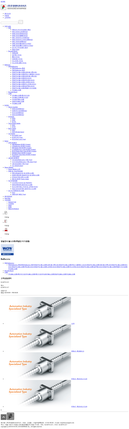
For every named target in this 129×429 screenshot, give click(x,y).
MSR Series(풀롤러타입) (20, 35)
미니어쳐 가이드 (17, 61)
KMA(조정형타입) (18, 109)
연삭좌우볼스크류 (18, 99)
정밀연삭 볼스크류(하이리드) (22, 78)
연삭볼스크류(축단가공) (20, 97)
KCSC (14, 122)
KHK (10, 207)
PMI (9, 28)
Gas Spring (11, 133)
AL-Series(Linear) (17, 165)
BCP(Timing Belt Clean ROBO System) (24, 151)
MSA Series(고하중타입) (20, 31)
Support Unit (12, 202)
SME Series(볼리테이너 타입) (21, 43)
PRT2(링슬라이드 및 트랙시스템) (23, 173)
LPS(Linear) (16, 156)
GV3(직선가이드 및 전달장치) (22, 183)
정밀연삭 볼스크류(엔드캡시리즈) (23, 80)
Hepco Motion (9, 167)
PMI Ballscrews (13, 66)
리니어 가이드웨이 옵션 (20, 47)
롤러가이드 (16, 57)
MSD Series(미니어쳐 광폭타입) (22, 39)
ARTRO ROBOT (13, 158)
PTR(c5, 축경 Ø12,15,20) (79, 379)
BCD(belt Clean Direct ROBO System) (24, 154)
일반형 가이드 (17, 55)
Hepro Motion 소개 (14, 169)
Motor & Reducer (13, 209)
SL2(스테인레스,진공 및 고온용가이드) (25, 187)
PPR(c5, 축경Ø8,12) (77, 351)
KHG (13, 118)
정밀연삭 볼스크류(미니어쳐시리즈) (24, 84)
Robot (6, 141)
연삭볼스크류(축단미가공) (21, 95)
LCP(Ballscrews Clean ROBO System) (24, 149)
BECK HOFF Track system (20, 179)
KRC (13, 130)
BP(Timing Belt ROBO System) (21, 148)
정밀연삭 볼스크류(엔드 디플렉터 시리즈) (26, 74)
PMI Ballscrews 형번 (18, 70)
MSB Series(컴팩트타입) (20, 33)
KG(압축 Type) (17, 135)
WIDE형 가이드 (17, 59)
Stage (10, 205)
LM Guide (8, 26)
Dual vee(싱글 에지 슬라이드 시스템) (24, 189)
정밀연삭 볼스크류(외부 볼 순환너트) (24, 76)
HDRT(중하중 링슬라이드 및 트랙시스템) (25, 175)
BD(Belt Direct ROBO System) (21, 153)
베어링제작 (8, 196)
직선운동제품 (12, 181)
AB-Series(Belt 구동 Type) (20, 164)
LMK (10, 93)
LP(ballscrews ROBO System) (21, 146)
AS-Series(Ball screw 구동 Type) (22, 160)
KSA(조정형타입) (18, 113)
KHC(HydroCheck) (18, 132)
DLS (13, 192)
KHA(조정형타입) (18, 115)
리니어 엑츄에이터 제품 (16, 190)
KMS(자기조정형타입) (19, 111)
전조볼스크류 (16, 90)
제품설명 (15, 53)
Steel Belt (7, 198)
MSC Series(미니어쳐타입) (20, 37)
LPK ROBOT (12, 143)
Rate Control (12, 128)
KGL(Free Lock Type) (19, 139)
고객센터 (8, 17)
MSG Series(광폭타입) (19, 41)
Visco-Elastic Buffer (14, 123)
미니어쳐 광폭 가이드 (19, 63)
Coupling (11, 203)
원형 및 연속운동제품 (15, 171)
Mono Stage (15, 49)
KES (13, 125)
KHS (13, 120)
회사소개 (8, 13)
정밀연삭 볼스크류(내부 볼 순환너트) (24, 72)
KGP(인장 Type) (17, 137)
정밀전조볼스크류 (18, 101)
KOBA (7, 105)
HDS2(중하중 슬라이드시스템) (22, 185)
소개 (72, 323)
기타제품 (8, 200)
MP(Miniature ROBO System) (21, 144)
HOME (3, 1)
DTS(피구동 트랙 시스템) (20, 177)
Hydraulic (11, 116)
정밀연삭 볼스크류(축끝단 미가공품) (24, 88)
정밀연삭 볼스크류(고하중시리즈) (23, 82)
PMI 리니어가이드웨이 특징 (21, 30)
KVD (13, 127)
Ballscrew (7, 65)
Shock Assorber (13, 107)
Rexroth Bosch (12, 51)
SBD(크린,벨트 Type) (19, 194)
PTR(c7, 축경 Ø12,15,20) (79, 406)
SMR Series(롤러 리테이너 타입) (22, 45)
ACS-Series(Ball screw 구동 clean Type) (24, 162)
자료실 (7, 15)
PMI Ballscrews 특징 (18, 68)
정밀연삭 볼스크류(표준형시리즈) (23, 86)
